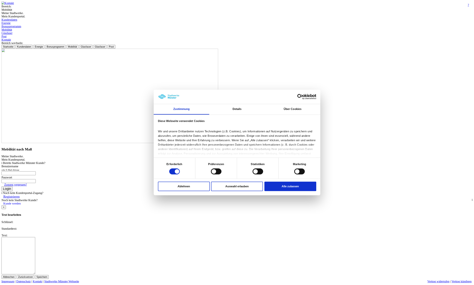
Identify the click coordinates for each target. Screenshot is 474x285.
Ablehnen (184, 186)
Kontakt (6, 39)
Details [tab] (237, 108)
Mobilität (6, 29)
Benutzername (10, 168)
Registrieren (11, 196)
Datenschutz (23, 281)
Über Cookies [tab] (292, 108)
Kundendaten (9, 19)
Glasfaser (6, 33)
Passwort (6, 177)
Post (3, 36)
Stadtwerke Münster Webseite (61, 281)
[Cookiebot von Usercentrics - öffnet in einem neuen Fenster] (300, 97)
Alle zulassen (290, 186)
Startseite (8, 46)
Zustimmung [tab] (181, 108)
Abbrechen (8, 277)
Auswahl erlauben (237, 186)
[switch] (216, 172)
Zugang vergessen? (15, 184)
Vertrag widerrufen (438, 281)
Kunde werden (12, 203)
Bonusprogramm (11, 26)
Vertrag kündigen (461, 281)
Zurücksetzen (25, 277)
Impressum (7, 281)
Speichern (41, 277)
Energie (6, 23)
